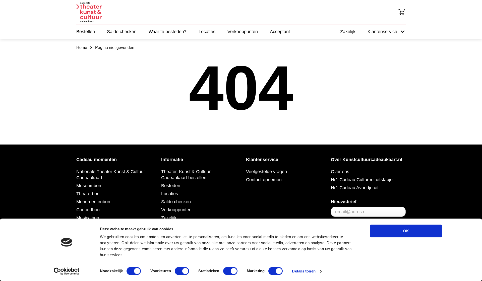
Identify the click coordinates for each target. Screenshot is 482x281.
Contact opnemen (264, 179)
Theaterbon (87, 193)
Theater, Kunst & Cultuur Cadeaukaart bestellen (186, 174)
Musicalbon (87, 217)
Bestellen (85, 31)
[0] (402, 12)
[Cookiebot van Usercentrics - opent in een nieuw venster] (67, 271)
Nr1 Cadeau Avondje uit (355, 187)
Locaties (207, 31)
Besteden (170, 185)
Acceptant (280, 31)
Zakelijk (347, 31)
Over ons (340, 171)
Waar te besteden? (168, 31)
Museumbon (88, 185)
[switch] (182, 271)
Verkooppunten (242, 31)
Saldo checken (122, 31)
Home (81, 47)
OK (406, 231)
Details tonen (303, 271)
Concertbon (88, 209)
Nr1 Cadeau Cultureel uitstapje (362, 179)
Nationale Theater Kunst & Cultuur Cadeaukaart (110, 174)
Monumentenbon (93, 201)
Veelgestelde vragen (266, 171)
